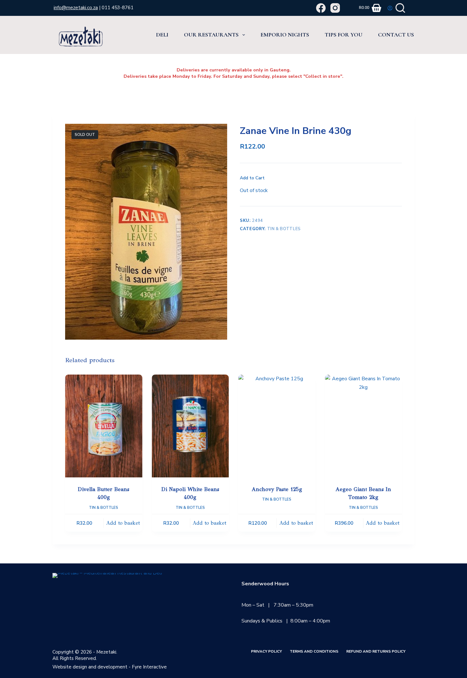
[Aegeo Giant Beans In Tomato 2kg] (363, 426)
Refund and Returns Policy (375, 651)
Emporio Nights (285, 34)
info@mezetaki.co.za (76, 7)
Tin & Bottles (284, 229)
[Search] (400, 8)
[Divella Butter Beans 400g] (103, 426)
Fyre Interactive (149, 667)
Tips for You (343, 34)
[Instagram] (335, 8)
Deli (162, 34)
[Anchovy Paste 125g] (276, 426)
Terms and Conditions (314, 651)
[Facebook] (321, 8)
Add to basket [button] (123, 523)
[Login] (390, 8)
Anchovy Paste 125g (277, 489)
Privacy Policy (266, 651)
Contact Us (396, 34)
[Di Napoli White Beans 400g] (190, 426)
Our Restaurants (211, 34)
